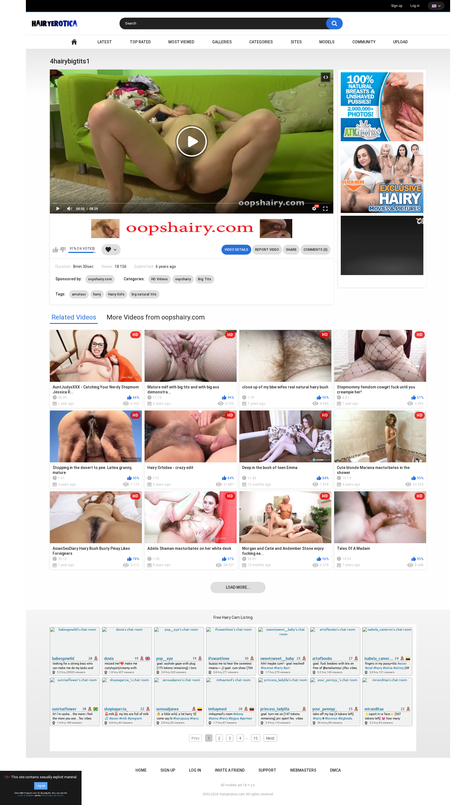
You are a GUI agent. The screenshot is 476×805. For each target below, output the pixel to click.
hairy (97, 294)
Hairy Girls (116, 294)
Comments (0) (316, 250)
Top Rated (140, 42)
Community (363, 42)
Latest (105, 42)
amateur (79, 294)
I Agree (40, 785)
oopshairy (183, 279)
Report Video (267, 250)
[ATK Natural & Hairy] (382, 106)
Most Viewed (181, 42)
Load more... (238, 587)
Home (141, 770)
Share (291, 250)
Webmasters (303, 770)
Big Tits (204, 279)
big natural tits (144, 294)
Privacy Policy (47, 796)
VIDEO (74, 42)
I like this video (55, 249)
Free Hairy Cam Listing (233, 617)
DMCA (335, 770)
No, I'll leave (59, 796)
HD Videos (159, 279)
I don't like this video (63, 249)
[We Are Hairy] (382, 178)
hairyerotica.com (232, 794)
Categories (261, 42)
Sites (296, 42)
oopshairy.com (100, 279)
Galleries (222, 42)
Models (326, 42)
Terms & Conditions (25, 796)
